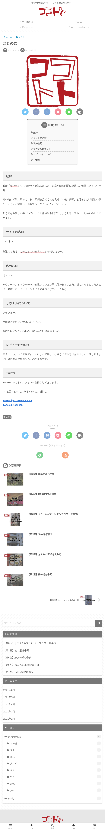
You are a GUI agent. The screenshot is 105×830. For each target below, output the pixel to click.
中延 (54, 777)
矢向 (54, 770)
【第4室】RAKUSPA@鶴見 (18, 672)
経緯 (35, 132)
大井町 (54, 763)
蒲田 (54, 750)
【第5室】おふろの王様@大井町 (21, 664)
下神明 (54, 743)
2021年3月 (9, 711)
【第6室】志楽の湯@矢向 (17, 657)
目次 (51, 125)
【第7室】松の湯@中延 (16, 650)
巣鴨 (54, 783)
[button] (98, 623)
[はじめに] (47, 111)
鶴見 (54, 757)
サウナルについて (42, 149)
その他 (8, 417)
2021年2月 (9, 718)
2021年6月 (9, 690)
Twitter (36, 160)
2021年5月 (9, 697)
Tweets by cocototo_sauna (17, 400)
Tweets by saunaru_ (14, 405)
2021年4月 (9, 704)
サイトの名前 (39, 138)
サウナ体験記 (53, 736)
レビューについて (42, 154)
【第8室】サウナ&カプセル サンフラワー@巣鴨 (29, 643)
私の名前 (37, 143)
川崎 (54, 790)
